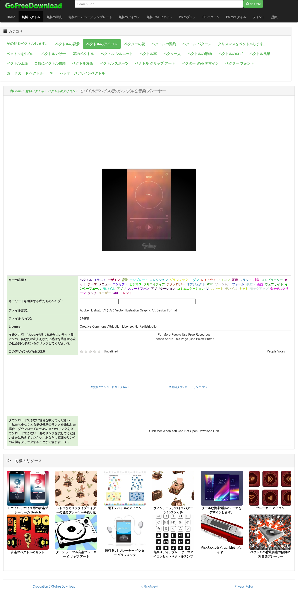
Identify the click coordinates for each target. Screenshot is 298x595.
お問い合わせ (149, 586)
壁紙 (274, 17)
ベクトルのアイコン (102, 43)
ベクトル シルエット (117, 53)
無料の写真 (54, 17)
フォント (259, 17)
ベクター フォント (239, 63)
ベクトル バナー (54, 53)
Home (11, 17)
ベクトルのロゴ (230, 53)
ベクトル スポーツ (114, 63)
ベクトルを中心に (21, 53)
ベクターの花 (134, 43)
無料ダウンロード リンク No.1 (111, 387)
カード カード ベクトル (25, 72)
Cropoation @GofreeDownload (54, 586)
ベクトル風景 (259, 53)
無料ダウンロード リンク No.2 (189, 387)
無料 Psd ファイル (159, 17)
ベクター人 (172, 53)
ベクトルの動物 (199, 53)
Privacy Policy (244, 586)
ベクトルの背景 (67, 43)
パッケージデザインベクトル (82, 72)
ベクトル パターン (197, 43)
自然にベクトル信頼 (50, 63)
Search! (255, 4)
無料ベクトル (32, 16)
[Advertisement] (149, 129)
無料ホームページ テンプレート (90, 17)
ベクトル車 (148, 53)
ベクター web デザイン (200, 63)
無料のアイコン (129, 17)
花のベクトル (83, 53)
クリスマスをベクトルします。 (242, 43)
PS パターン (210, 17)
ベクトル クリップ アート (155, 63)
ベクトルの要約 (164, 43)
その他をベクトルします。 (28, 43)
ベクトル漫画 (82, 63)
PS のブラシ (187, 17)
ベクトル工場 (17, 63)
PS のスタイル (236, 17)
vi (51, 72)
